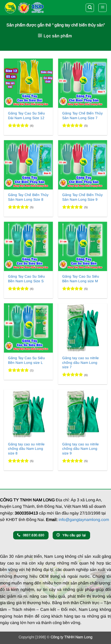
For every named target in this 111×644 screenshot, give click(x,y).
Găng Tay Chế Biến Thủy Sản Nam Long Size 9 (82, 197)
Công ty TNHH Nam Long (71, 637)
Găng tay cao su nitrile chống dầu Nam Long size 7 (80, 362)
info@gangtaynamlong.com (84, 519)
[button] (90, 8)
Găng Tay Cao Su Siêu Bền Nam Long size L (26, 360)
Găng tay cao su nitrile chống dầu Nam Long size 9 (80, 448)
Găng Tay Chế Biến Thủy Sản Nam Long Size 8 (28, 197)
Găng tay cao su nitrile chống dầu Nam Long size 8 (26, 448)
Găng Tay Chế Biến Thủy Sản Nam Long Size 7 (82, 115)
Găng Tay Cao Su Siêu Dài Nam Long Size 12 (26, 115)
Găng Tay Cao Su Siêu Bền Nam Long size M (80, 278)
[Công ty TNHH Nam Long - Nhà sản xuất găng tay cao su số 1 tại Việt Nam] (24, 7)
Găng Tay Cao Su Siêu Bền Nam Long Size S (26, 278)
